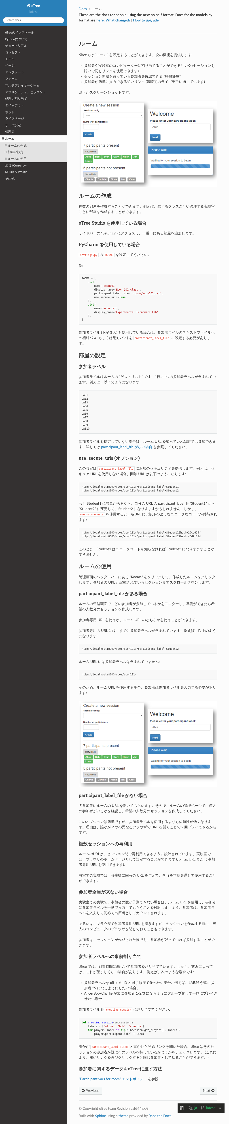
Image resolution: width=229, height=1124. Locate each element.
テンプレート (14, 72)
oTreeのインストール (19, 32)
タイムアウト (14, 105)
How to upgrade (146, 20)
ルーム (10, 138)
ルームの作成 (17, 145)
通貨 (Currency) (16, 165)
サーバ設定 (13, 125)
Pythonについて (16, 39)
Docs (83, 9)
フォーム (11, 78)
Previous (92, 1090)
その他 (10, 178)
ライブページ (14, 118)
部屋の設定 (15, 152)
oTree (35, 6)
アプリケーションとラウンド (25, 92)
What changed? (118, 20)
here (100, 20)
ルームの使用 (17, 158)
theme (123, 1116)
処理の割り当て (16, 98)
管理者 (10, 131)
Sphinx (100, 1116)
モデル (10, 59)
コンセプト (13, 52)
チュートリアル (16, 45)
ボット (10, 112)
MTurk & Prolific (16, 172)
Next (207, 1090)
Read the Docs (160, 1116)
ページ (10, 65)
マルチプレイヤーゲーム (22, 85)
